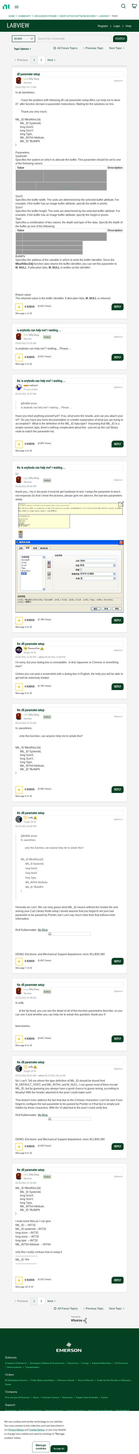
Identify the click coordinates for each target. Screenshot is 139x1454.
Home (11, 15)
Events (104, 1397)
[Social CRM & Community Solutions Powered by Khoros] (79, 1319)
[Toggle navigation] (21, 7)
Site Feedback (122, 1410)
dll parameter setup (28, 74)
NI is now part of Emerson (17, 1397)
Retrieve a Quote (66, 1380)
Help (128, 26)
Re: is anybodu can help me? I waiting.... (41, 381)
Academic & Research (16, 1363)
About (36, 1397)
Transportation (32, 1367)
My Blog (43, 929)
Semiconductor (14, 1367)
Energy (85, 1363)
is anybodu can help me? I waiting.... (39, 330)
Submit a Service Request (100, 1410)
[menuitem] (123, 6)
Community (24, 15)
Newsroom (67, 1397)
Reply (117, 306)
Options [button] (117, 81)
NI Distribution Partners (16, 1380)
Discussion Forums (45, 15)
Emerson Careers (50, 1397)
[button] (19, 307)
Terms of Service (85, 1380)
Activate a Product (75, 1410)
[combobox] (73, 38)
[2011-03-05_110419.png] (69, 520)
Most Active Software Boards (78, 15)
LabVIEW (103, 15)
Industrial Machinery (101, 1363)
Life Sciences (121, 1363)
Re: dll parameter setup (30, 644)
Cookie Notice (37, 1429)
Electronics (73, 1363)
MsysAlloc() (68, 188)
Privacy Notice (16, 1429)
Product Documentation (30, 1410)
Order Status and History (43, 1380)
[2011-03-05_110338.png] (69, 576)
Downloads (10, 1410)
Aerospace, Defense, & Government (47, 1363)
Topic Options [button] (21, 48)
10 (26, 1287)
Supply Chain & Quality (87, 1397)
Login (116, 26)
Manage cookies (41, 1447)
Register (103, 26)
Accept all (59, 1448)
